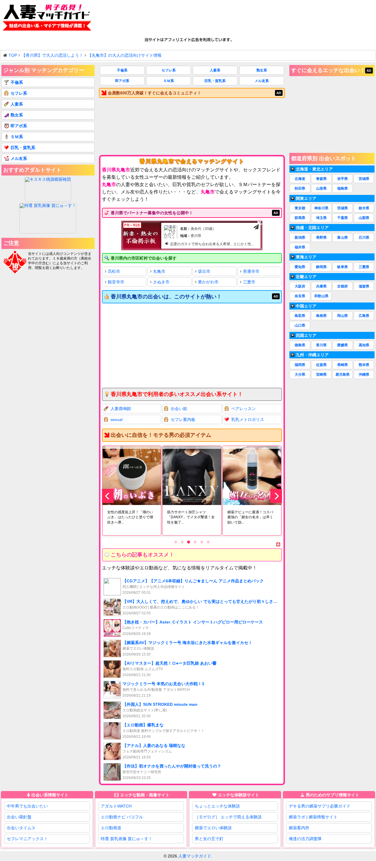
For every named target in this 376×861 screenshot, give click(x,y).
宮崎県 (321, 374)
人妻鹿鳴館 (120, 408)
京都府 (342, 286)
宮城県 (364, 179)
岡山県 (342, 316)
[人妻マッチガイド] (47, 18)
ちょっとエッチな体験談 (217, 806)
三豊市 (249, 282)
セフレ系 (169, 70)
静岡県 (321, 267)
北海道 (300, 179)
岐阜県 (342, 267)
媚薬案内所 (299, 827)
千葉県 (342, 218)
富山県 (342, 237)
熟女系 (261, 70)
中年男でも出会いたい (27, 806)
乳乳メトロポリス (247, 419)
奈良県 (300, 296)
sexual (116, 419)
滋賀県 (364, 286)
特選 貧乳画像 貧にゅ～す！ (126, 838)
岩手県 (342, 179)
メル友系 (262, 81)
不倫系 (122, 70)
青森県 (321, 179)
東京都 (300, 208)
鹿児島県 (342, 374)
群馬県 (300, 218)
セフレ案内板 (183, 419)
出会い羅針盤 (19, 817)
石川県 (364, 237)
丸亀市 (159, 271)
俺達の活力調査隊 (305, 838)
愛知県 (300, 267)
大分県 (300, 374)
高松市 (114, 271)
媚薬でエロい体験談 (213, 827)
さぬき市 (161, 282)
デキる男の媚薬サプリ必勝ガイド (319, 806)
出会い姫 (179, 408)
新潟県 (300, 237)
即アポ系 (122, 81)
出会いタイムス (21, 827)
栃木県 (364, 208)
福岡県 (300, 365)
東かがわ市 (208, 282)
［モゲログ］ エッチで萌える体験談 (228, 817)
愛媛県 (342, 345)
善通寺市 (251, 271)
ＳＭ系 (168, 81)
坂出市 (204, 271)
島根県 (321, 316)
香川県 (321, 345)
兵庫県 (321, 286)
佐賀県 (321, 365)
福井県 (300, 247)
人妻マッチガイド (194, 856)
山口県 (300, 325)
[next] (276, 496)
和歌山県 (321, 296)
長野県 (321, 237)
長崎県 (342, 365)
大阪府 (300, 286)
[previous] (108, 496)
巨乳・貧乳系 (215, 81)
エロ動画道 (111, 827)
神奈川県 (321, 208)
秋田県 (300, 188)
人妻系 (215, 70)
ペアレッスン (243, 408)
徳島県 (300, 345)
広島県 (364, 316)
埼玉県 (321, 218)
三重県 (364, 267)
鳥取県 (300, 316)
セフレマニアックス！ (27, 838)
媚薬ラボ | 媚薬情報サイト (313, 817)
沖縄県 (364, 374)
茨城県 (342, 208)
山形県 (321, 188)
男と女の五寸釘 (209, 838)
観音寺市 (116, 282)
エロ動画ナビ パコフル (122, 817)
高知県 (364, 345)
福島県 (342, 188)
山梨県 (364, 218)
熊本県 (364, 365)
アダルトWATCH (116, 806)
